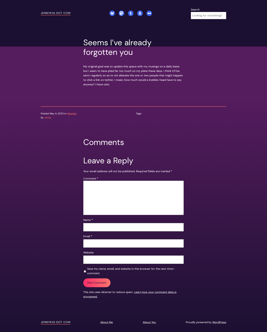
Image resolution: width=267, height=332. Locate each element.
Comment (90, 178)
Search (195, 9)
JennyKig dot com (55, 13)
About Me (106, 322)
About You (149, 322)
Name (88, 220)
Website (88, 252)
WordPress (219, 322)
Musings (71, 113)
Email (87, 236)
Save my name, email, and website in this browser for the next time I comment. (130, 271)
